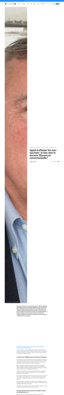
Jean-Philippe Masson (52, 147)
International (23, 3)
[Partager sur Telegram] (57, 161)
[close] (63, 0)
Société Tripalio (28, 347)
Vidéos (38, 3)
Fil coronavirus (32, 147)
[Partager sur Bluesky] (58, 161)
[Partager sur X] (53, 161)
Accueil (19, 3)
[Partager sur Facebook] (52, 161)
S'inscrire (57, 3)
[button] (47, 4)
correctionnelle (43, 147)
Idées (31, 3)
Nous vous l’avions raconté (41, 375)
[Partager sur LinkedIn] (55, 161)
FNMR (47, 147)
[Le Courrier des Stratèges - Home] (10, 4)
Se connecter (53, 3)
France (28, 3)
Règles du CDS (43, 3)
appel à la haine (37, 147)
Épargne (34, 3)
